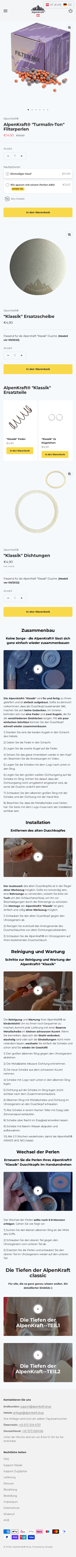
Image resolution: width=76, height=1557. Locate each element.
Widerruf (9, 1514)
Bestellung (10, 1495)
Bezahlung (10, 1489)
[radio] (7, 174)
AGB (6, 1520)
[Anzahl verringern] (8, 156)
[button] (59, 5)
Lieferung (10, 1477)
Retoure (9, 1483)
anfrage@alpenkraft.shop (28, 1412)
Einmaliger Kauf (20, 173)
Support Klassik (13, 1465)
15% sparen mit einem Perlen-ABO (32, 186)
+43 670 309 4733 (30, 1424)
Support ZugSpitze (15, 1471)
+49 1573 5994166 (32, 1431)
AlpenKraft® (11, 118)
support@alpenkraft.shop (35, 1406)
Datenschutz (12, 1508)
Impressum (11, 1501)
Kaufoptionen (12, 167)
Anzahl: (8, 148)
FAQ (6, 1459)
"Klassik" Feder (16, 439)
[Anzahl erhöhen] (21, 156)
